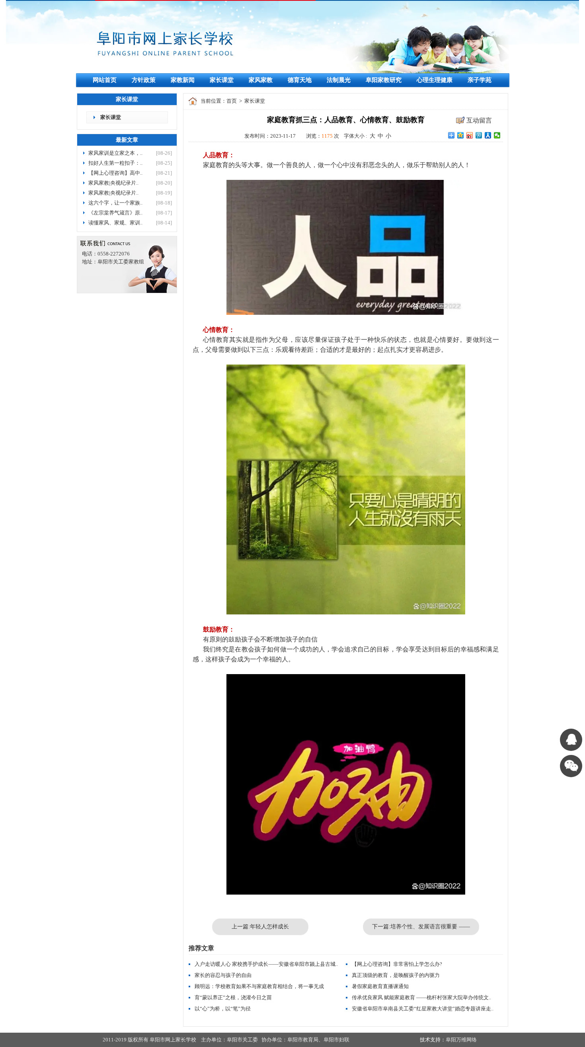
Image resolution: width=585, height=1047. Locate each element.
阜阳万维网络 (461, 1040)
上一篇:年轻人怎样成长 (260, 927)
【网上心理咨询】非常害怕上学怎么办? (397, 964)
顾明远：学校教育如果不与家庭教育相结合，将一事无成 (259, 986)
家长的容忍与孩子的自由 (223, 975)
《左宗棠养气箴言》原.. (115, 213)
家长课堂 (222, 80)
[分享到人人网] (488, 135)
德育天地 (300, 80)
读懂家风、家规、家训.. (115, 223)
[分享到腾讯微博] (479, 135)
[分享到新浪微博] (469, 135)
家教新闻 (183, 80)
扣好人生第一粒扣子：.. (115, 163)
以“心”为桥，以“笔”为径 (223, 1009)
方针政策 (144, 80)
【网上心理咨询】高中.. (115, 173)
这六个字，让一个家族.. (115, 203)
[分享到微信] (497, 135)
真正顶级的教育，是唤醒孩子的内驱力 (396, 975)
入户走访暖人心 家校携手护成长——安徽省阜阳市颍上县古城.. (266, 964)
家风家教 (261, 80)
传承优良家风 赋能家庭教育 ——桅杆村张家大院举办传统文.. (421, 997)
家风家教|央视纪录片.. (113, 183)
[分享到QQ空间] (460, 135)
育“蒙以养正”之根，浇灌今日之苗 (233, 997)
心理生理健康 (434, 80)
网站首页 (105, 80)
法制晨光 (339, 80)
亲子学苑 (479, 80)
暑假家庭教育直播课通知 (380, 986)
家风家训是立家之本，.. (115, 153)
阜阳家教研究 (384, 80)
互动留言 (479, 120)
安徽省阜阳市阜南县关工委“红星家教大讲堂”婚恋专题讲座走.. (422, 1009)
